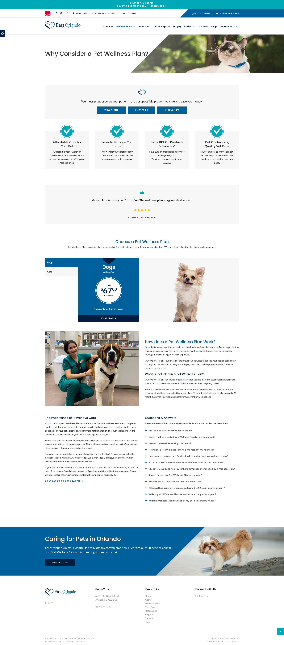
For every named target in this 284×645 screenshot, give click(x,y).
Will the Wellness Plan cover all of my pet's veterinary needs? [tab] (182, 500)
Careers (203, 26)
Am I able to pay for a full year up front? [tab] (170, 430)
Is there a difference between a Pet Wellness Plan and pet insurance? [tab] (186, 462)
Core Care (143, 26)
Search (61, 641)
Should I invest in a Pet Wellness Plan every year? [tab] (175, 475)
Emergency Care (228, 13)
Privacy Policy (50, 638)
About (106, 26)
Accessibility (50, 641)
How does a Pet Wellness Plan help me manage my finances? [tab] (181, 449)
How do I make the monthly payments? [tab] (170, 443)
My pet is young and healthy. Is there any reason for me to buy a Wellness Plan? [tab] (192, 468)
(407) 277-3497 (129, 13)
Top (280, 631)
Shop (214, 26)
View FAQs (141, 110)
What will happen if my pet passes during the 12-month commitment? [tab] (187, 487)
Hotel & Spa (160, 26)
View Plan (107, 318)
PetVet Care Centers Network (227, 641)
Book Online (202, 13)
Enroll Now (172, 110)
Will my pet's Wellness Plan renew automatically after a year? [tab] (182, 494)
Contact (224, 26)
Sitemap (70, 641)
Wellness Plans (124, 26)
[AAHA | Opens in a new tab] (49, 13)
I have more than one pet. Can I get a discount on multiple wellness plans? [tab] (188, 456)
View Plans (111, 110)
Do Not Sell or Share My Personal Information (77, 638)
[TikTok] (66, 13)
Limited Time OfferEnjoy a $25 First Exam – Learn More (140, 5)
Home (148, 595)
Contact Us (60, 562)
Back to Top (80, 641)
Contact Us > (201, 595)
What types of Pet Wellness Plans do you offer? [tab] (175, 481)
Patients (189, 26)
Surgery (177, 26)
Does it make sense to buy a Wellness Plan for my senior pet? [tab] (182, 436)
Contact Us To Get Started (63, 481)
